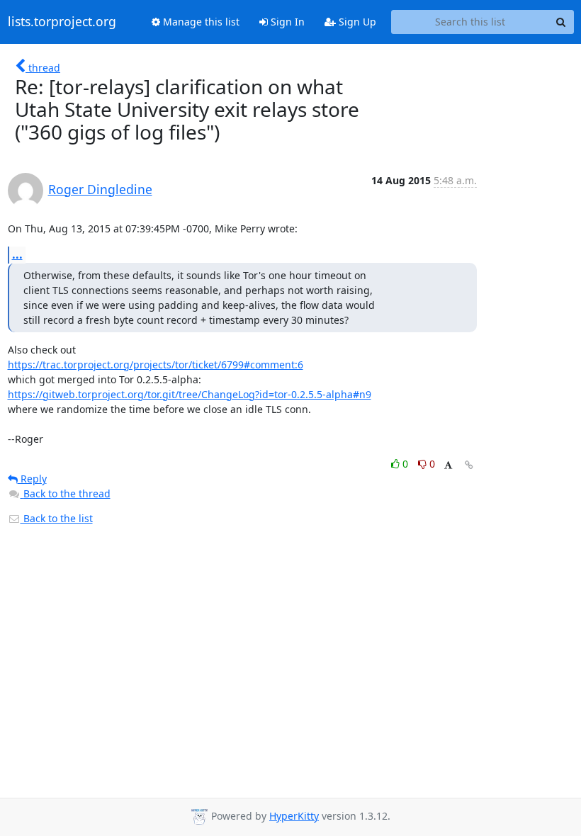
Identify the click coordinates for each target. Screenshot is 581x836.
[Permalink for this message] (469, 465)
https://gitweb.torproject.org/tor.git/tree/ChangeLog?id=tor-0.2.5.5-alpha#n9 (189, 394)
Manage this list (199, 21)
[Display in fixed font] (448, 465)
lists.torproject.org (62, 21)
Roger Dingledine (100, 189)
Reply (32, 478)
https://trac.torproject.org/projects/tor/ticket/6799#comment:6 (155, 364)
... (17, 254)
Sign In (286, 21)
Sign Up (356, 21)
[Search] (561, 22)
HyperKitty (294, 816)
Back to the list (57, 518)
